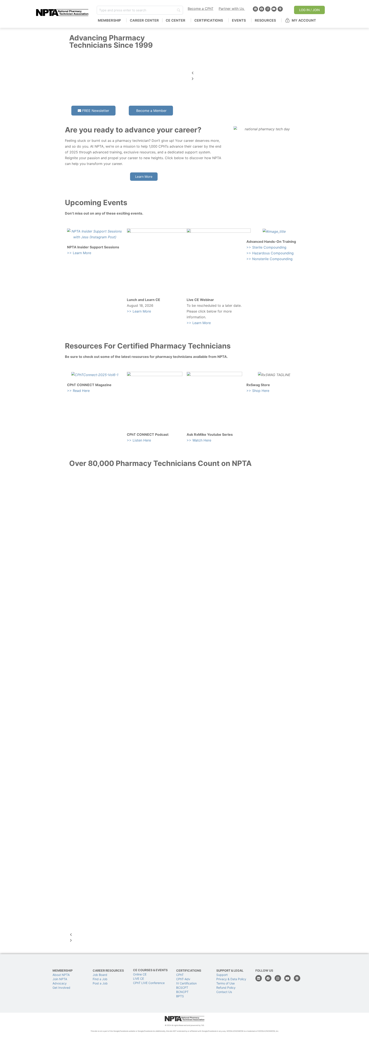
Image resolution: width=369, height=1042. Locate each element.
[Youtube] (274, 9)
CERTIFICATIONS (208, 20)
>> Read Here (78, 390)
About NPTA (61, 975)
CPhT (180, 975)
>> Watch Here (199, 440)
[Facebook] (261, 9)
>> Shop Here (257, 390)
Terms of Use (225, 983)
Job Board (100, 975)
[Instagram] (267, 9)
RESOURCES (265, 20)
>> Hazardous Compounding (270, 253)
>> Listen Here (139, 440)
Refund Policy (226, 987)
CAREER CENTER (144, 20)
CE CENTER (175, 20)
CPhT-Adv (183, 979)
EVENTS (239, 20)
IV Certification (186, 983)
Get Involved (61, 987)
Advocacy (60, 983)
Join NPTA (60, 979)
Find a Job (100, 979)
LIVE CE (138, 978)
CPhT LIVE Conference (149, 983)
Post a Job (100, 983)
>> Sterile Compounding (266, 247)
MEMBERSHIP (109, 20)
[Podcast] (280, 9)
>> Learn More (79, 253)
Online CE (140, 974)
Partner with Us (232, 8)
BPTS (180, 996)
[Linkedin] (255, 9)
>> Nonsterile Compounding (269, 259)
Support (222, 975)
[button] (245, 73)
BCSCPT (182, 987)
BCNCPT (182, 992)
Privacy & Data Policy (231, 979)
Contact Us (224, 992)
